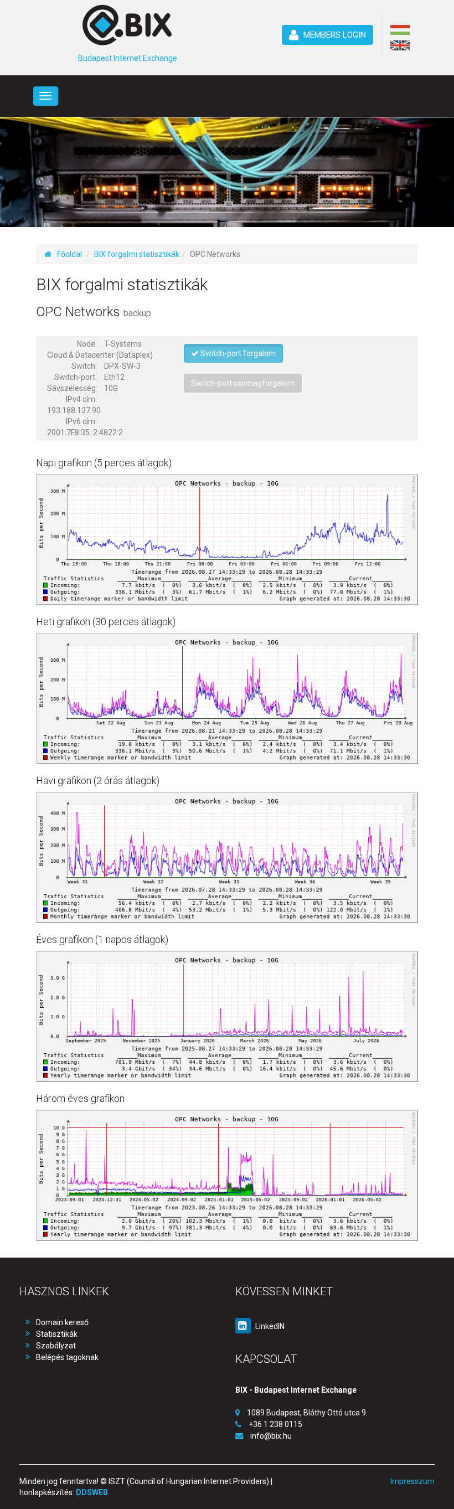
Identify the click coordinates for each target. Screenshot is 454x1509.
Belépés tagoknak (67, 1357)
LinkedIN (269, 1326)
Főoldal (69, 254)
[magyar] (400, 30)
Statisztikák (57, 1334)
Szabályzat (56, 1345)
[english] (400, 45)
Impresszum (412, 1481)
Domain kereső (62, 1322)
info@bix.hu (271, 1435)
